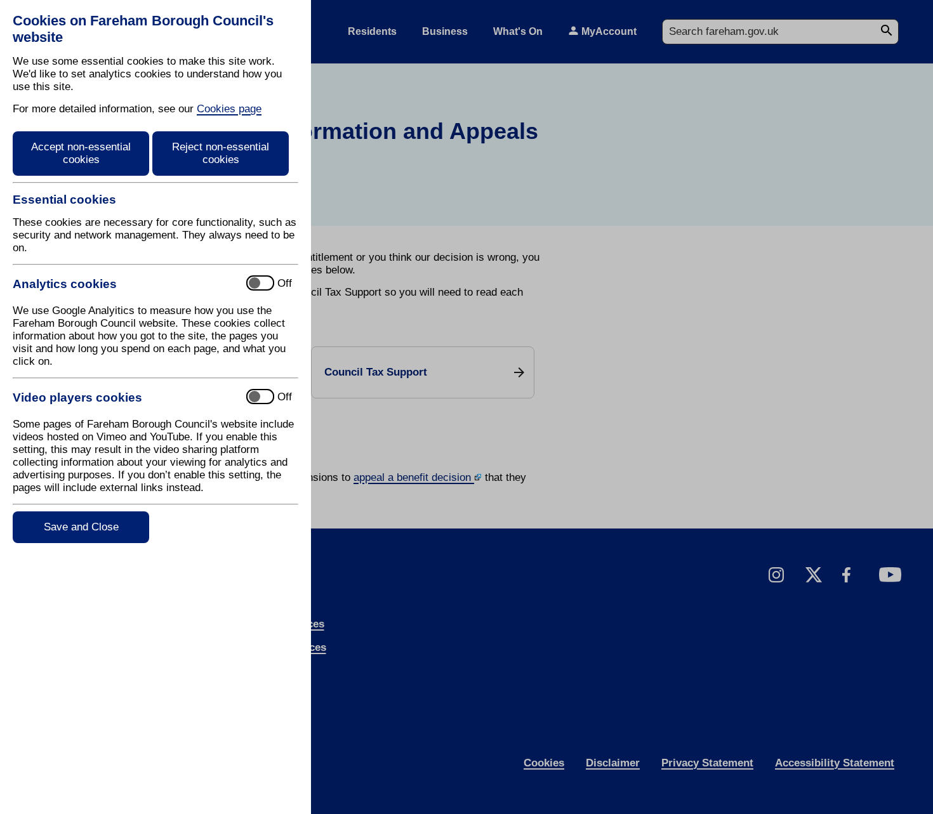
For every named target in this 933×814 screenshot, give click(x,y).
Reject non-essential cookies (220, 153)
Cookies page (229, 109)
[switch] (124, 284)
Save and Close (81, 527)
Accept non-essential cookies (81, 153)
